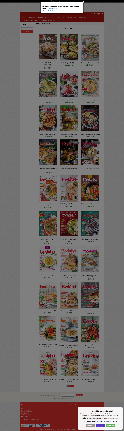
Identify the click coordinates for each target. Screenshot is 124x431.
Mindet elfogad (110, 425)
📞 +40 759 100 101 (47, 10)
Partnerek (115, 421)
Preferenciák (108, 421)
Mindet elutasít (90, 425)
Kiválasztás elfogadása (100, 425)
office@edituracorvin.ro (51, 8)
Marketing (101, 421)
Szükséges (87, 421)
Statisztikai (94, 421)
